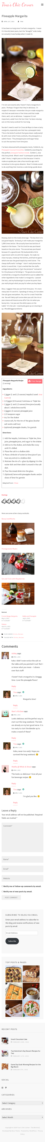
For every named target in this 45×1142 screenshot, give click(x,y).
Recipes (20, 634)
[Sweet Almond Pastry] (13, 1008)
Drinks (15, 634)
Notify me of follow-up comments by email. (22, 886)
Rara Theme (16, 1131)
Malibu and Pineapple (29, 616)
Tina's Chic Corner (18, 5)
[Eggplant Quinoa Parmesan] (31, 991)
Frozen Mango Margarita (9, 616)
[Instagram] (2, 1088)
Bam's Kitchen (17, 711)
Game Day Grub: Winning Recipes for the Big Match (26, 1065)
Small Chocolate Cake (19, 1039)
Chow (16, 483)
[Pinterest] (6, 1088)
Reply (13, 686)
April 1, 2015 (16, 657)
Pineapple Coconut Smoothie (13, 150)
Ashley (14, 653)
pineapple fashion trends (19, 153)
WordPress (33, 1131)
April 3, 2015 (16, 715)
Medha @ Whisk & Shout (21, 766)
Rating (4, 495)
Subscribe (12, 941)
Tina (21, 21)
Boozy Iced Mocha (8, 519)
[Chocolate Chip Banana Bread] (31, 973)
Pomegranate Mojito (9, 549)
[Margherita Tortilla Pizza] (31, 1008)
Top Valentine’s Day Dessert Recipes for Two (25, 1052)
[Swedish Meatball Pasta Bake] (13, 973)
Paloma (4, 624)
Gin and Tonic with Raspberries (13, 579)
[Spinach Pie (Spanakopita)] (13, 991)
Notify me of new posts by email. (17, 891)
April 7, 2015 (18, 696)
